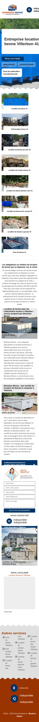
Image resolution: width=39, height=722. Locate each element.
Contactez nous (27, 64)
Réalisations (12, 59)
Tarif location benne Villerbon (8, 653)
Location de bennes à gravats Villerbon (33, 659)
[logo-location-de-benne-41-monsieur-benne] (11, 9)
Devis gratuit (9, 64)
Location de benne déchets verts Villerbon (21, 663)
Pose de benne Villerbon (8, 641)
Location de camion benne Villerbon (21, 648)
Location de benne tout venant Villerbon (33, 642)
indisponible (20, 520)
